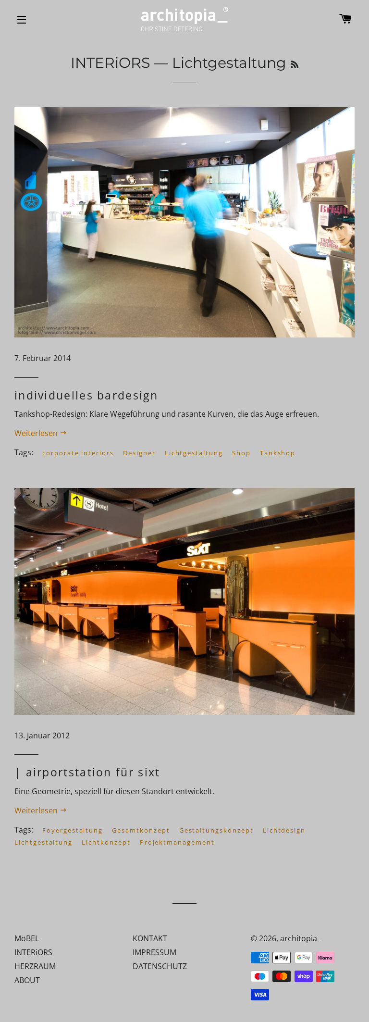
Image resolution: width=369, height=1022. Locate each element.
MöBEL (26, 938)
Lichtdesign (284, 830)
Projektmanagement (177, 842)
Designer (139, 453)
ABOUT (27, 980)
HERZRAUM (35, 966)
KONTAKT (150, 938)
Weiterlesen (37, 433)
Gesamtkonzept (141, 830)
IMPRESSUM (154, 952)
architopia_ (300, 938)
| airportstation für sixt (87, 772)
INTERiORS (110, 63)
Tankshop (278, 453)
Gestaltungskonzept (216, 830)
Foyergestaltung (72, 830)
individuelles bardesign (86, 395)
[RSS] (294, 65)
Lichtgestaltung (194, 453)
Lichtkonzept (106, 842)
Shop (241, 453)
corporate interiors (78, 453)
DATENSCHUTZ (160, 966)
